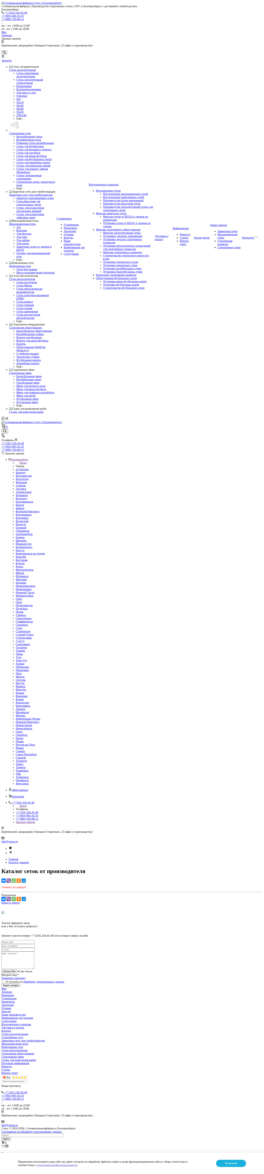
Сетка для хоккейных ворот (33, 162)
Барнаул (21, 472)
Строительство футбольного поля (123, 287)
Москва (20, 715)
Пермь (20, 741)
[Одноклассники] (19, 880)
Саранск (21, 615)
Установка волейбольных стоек (122, 268)
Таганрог (21, 647)
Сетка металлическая (22, 279)
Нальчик (21, 582)
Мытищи (21, 579)
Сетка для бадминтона (30, 146)
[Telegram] (10, 853)
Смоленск (22, 624)
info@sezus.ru (9, 841)
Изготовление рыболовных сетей (123, 197)
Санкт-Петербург (26, 754)
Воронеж (21, 482)
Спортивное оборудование (25, 327)
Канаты (21, 343)
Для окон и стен (26, 92)
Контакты (248, 237)
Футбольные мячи (27, 398)
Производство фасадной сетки (121, 203)
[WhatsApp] (13, 880)
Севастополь (23, 618)
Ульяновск (22, 770)
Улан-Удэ (21, 660)
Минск (20, 572)
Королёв (21, 556)
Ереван (20, 537)
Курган (20, 563)
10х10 (20, 102)
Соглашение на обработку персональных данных (31, 1131)
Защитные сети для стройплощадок (31, 194)
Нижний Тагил (25, 592)
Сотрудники (71, 253)
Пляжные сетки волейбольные (35, 143)
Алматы (21, 485)
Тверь (19, 653)
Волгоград (22, 479)
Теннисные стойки (28, 356)
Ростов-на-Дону (25, 744)
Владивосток (24, 475)
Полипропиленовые (28, 89)
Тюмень (21, 767)
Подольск (22, 608)
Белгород (21, 498)
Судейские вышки (27, 353)
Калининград (24, 547)
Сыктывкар (23, 644)
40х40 (20, 108)
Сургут (20, 641)
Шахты (20, 676)
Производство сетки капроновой (123, 200)
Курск (19, 566)
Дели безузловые (26, 269)
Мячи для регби (26, 395)
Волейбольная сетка (28, 139)
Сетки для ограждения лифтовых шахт (30, 216)
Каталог (7, 60)
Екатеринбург (24, 534)
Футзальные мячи (27, 402)
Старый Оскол (25, 634)
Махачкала (22, 712)
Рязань (20, 747)
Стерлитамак (24, 637)
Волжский (22, 521)
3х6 (18, 227)
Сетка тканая (24, 308)
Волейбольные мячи (28, 379)
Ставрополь (23, 631)
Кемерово (22, 696)
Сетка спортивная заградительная (27, 75)
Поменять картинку (13, 978)
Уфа (18, 773)
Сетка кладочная (26, 282)
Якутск (20, 683)
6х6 (18, 99)
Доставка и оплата (161, 238)
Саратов (21, 757)
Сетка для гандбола (28, 152)
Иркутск (21, 689)
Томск (19, 764)
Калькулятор (202, 237)
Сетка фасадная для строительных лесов (28, 203)
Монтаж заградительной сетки (122, 232)
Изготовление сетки (108, 190)
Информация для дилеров (17, 1017)
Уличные (21, 95)
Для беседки (23, 233)
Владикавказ (23, 514)
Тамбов (20, 650)
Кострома (21, 560)
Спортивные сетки (229, 247)
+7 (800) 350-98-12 (12, 19)
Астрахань (22, 469)
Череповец (22, 670)
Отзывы (69, 234)
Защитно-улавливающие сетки (35, 198)
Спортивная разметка (224, 242)
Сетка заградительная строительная (29, 81)
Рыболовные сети (20, 266)
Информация (181, 228)
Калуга (20, 550)
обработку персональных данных (43, 981)
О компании (64, 218)
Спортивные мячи (20, 373)
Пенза (19, 738)
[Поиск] (4, 52)
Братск (20, 504)
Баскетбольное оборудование (34, 330)
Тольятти (21, 760)
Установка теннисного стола (120, 261)
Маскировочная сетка (22, 224)
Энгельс (21, 679)
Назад (23, 462)
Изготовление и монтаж (103, 184)
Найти (6, 1139)
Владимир (22, 517)
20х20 (20, 105)
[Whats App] (10, 848)
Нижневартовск (25, 585)
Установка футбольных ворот (121, 284)
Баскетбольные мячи (29, 376)
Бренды (68, 237)
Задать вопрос (11, 985)
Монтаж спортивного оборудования (118, 229)
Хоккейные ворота (27, 363)
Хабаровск (22, 777)
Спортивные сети (20, 133)
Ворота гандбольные (29, 337)
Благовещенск (24, 501)
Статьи (184, 237)
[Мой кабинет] (2, 56)
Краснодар (22, 702)
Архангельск (24, 492)
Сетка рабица (24, 301)
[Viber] (8, 880)
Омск (19, 731)
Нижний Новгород (27, 722)
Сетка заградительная (22, 69)
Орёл (19, 598)
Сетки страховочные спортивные (29, 177)
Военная (21, 230)
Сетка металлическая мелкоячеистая (29, 290)
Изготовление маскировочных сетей (125, 193)
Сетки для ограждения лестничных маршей (30, 209)
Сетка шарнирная (27, 311)
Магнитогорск (25, 569)
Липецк (20, 709)
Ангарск (21, 488)
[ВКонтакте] (3, 880)
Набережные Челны (28, 718)
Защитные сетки (227, 231)
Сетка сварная (25, 305)
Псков (19, 611)
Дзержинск (22, 530)
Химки (20, 663)
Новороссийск (25, 595)
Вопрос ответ (184, 242)
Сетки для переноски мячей (33, 165)
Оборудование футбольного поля (116, 278)
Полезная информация (15, 1063)
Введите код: (10, 974)
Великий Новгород (28, 511)
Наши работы (218, 225)
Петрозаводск (24, 605)
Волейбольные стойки (30, 334)
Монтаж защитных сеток (111, 213)
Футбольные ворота (28, 360)
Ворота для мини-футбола (32, 340)
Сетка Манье (24, 285)
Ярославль (22, 783)
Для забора (23, 240)
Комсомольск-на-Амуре (30, 553)
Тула (18, 657)
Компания (7, 995)
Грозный (21, 527)
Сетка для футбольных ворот (34, 159)
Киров (20, 699)
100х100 (21, 115)
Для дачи (21, 236)
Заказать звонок (25, 822)
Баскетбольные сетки (29, 136)
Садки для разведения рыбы (26, 411)
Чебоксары (22, 666)
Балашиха (22, 495)
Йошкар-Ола (23, 543)
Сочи (19, 628)
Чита (19, 673)
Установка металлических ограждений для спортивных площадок (126, 247)
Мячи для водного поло (30, 385)
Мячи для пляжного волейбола (35, 392)
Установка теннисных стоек (120, 265)
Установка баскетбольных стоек (122, 271)
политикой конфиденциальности (57, 1165)
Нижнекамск (24, 589)
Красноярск (23, 705)
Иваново (21, 540)
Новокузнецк (24, 725)
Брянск (20, 508)
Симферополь (24, 621)
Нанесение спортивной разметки (116, 274)
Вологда (21, 524)
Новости (185, 234)
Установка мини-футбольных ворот (125, 281)
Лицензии (70, 231)
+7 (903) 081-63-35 (12, 15)
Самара (20, 751)
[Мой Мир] (24, 880)
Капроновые (24, 86)
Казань (20, 692)
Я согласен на (35, 981)
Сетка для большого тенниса (34, 149)
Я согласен (231, 1163)
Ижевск (20, 686)
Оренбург (22, 734)
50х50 (20, 112)
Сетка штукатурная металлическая (28, 316)
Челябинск (22, 780)
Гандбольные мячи (28, 382)
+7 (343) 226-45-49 (16, 12)
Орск (19, 602)
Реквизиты (70, 227)
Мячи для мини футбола (31, 389)
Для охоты (22, 243)
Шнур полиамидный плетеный (35, 272)
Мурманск (22, 576)
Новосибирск (24, 728)
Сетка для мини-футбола (31, 155)
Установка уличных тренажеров (122, 236)
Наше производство (72, 242)
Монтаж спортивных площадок (122, 252)
